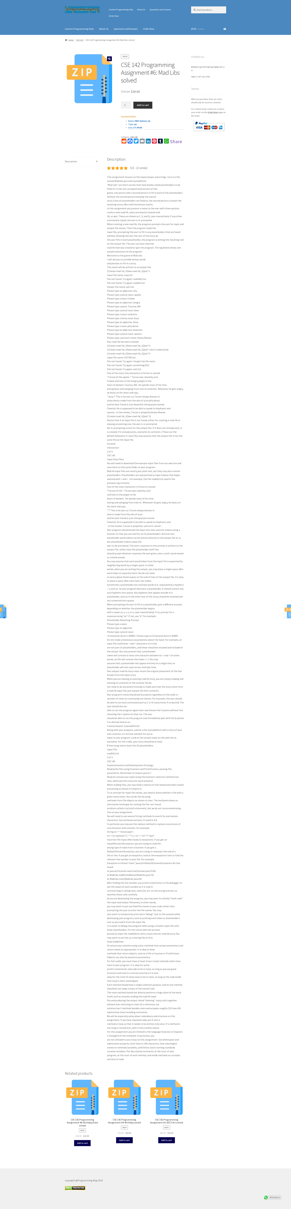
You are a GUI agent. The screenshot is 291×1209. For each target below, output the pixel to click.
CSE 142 (79, 40)
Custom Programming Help (121, 9)
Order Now (114, 16)
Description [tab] (71, 161)
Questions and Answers (160, 9)
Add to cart (143, 105)
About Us (141, 9)
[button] (109, 58)
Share (176, 141)
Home (71, 40)
